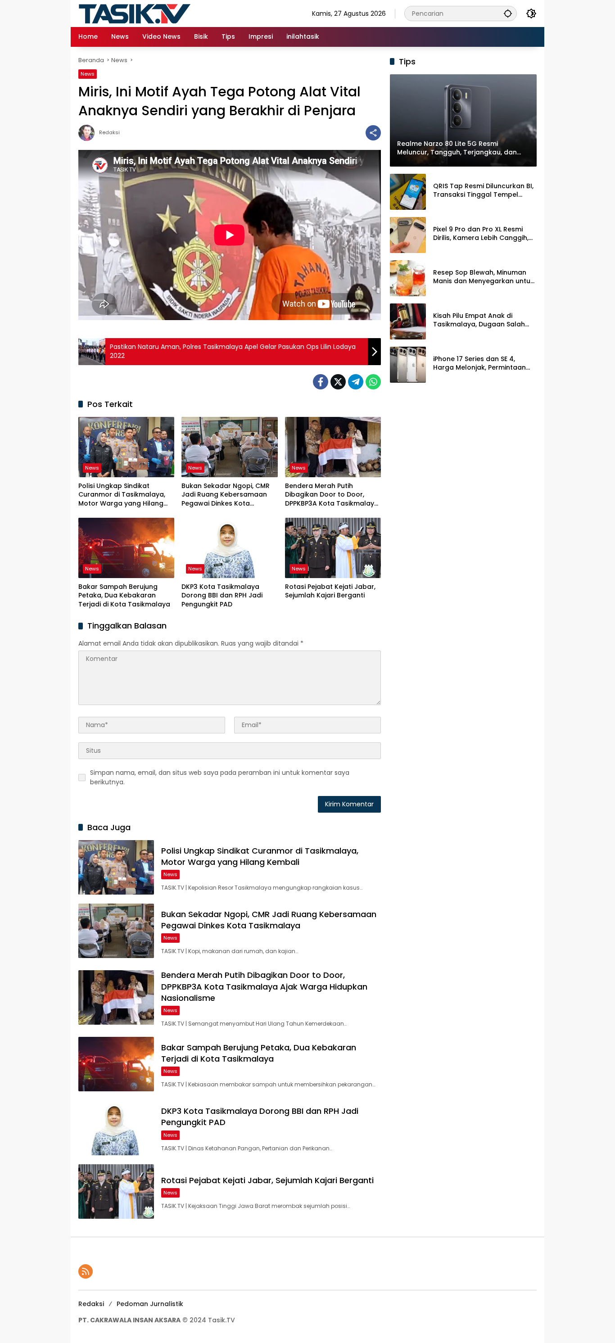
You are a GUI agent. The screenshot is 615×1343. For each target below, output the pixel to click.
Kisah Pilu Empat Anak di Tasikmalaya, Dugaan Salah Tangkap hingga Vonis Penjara (483, 320)
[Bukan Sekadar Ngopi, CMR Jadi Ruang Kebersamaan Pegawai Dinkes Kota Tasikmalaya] (229, 447)
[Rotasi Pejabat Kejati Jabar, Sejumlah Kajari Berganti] (333, 548)
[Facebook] (320, 381)
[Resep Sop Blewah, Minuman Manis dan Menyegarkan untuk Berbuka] (408, 278)
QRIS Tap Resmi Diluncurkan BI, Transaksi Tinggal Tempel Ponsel (483, 190)
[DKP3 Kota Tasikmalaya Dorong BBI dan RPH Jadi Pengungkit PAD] (229, 548)
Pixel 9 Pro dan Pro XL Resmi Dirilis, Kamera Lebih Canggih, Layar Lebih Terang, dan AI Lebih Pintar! (481, 234)
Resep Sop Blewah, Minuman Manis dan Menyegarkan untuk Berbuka (483, 277)
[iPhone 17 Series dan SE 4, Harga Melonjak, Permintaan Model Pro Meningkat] (408, 365)
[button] (508, 13)
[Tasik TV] (157, 13)
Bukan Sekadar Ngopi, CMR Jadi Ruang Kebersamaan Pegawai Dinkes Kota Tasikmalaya (225, 495)
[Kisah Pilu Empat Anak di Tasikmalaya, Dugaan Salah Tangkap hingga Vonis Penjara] (408, 321)
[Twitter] (338, 381)
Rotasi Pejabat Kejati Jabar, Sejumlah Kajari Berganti (330, 591)
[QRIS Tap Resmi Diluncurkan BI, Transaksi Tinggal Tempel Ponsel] (408, 192)
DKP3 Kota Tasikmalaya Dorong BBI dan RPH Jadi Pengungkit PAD (221, 596)
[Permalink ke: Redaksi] (88, 133)
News (88, 73)
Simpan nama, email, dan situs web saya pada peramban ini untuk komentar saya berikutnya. (219, 777)
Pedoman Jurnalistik (150, 1303)
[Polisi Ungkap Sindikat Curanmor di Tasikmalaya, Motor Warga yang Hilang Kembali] (126, 447)
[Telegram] (355, 381)
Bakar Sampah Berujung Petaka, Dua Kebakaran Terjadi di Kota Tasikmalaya (124, 596)
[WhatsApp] (373, 381)
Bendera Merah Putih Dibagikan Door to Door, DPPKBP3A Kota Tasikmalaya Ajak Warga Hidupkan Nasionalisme (332, 495)
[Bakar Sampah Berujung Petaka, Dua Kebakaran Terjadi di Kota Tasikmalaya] (126, 548)
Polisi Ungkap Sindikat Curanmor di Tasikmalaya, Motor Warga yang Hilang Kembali (121, 495)
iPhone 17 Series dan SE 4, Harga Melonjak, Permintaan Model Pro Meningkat (479, 363)
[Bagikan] (373, 132)
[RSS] (85, 1271)
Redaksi (109, 132)
